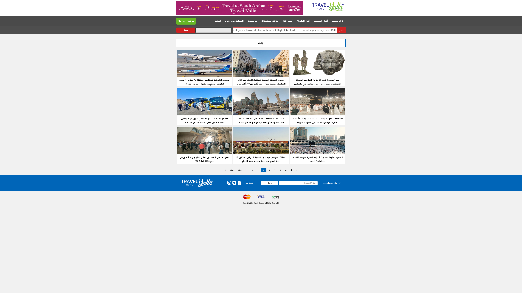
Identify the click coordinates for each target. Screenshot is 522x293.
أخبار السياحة (321, 21)
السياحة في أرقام (234, 21)
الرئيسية (337, 21)
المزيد (218, 21)
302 (232, 170)
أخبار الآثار (287, 21)
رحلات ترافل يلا (186, 21)
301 (240, 170)
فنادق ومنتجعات (269, 21)
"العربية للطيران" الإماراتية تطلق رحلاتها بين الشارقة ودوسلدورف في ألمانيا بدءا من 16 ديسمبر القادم (269, 30)
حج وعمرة (252, 21)
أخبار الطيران (303, 21)
